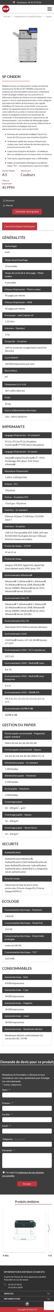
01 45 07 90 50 (34, 2)
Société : (6, 1114)
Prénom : (6, 1103)
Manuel (9, 205)
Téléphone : (7, 1139)
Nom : (5, 1089)
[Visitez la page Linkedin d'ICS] (27, 1304)
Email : (5, 1125)
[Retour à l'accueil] (5, 11)
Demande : (7, 1150)
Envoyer (27, 1183)
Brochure (10, 200)
